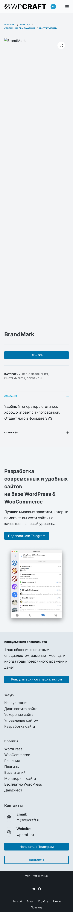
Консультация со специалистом (36, 679)
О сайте (43, 901)
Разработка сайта (19, 726)
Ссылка (37, 355)
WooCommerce (17, 755)
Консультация (16, 703)
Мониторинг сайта (20, 778)
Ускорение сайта (19, 714)
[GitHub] (39, 888)
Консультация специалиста (25, 642)
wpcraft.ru (25, 835)
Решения (12, 761)
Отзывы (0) (11, 432)
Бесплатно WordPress (23, 784)
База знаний (14, 772)
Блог (30, 901)
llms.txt (17, 901)
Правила (36, 907)
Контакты (36, 860)
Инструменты (14, 378)
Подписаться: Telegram (26, 536)
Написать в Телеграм (36, 847)
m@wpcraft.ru (28, 820)
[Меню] (67, 6)
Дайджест (13, 790)
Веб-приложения (35, 374)
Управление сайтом (21, 720)
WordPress (13, 749)
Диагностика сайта (20, 709)
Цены (57, 901)
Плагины (11, 767)
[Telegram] (53, 6)
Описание (10, 396)
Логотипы (34, 378)
